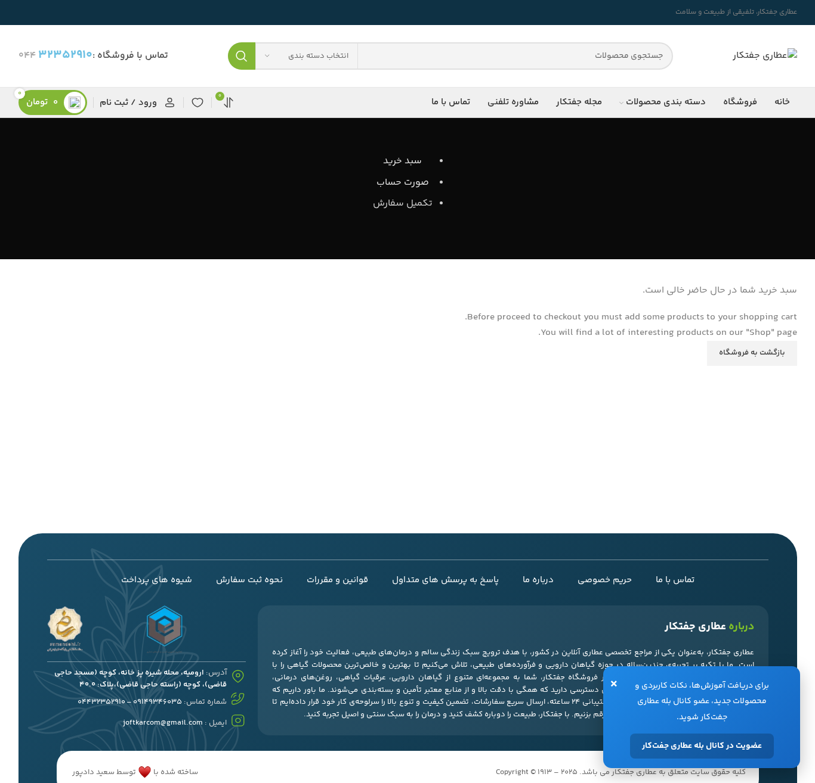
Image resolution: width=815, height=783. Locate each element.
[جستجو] (241, 56)
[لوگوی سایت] (765, 56)
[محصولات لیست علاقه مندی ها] (197, 102)
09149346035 (157, 702)
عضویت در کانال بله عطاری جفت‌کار (702, 746)
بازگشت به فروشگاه (752, 353)
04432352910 (101, 702)
